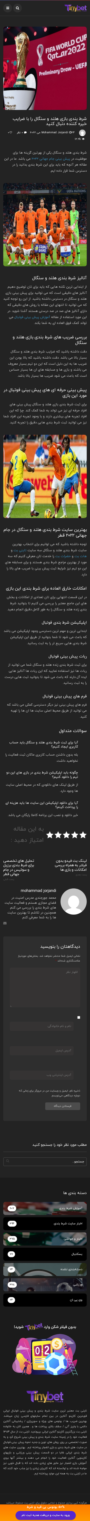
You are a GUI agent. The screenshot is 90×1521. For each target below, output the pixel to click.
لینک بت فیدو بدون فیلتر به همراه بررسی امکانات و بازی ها (71, 867)
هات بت (80, 556)
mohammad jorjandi (55, 132)
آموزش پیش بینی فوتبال (32, 317)
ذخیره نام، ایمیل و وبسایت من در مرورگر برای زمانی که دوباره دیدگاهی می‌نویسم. (49, 1093)
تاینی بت (20, 550)
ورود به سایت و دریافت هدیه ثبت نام (46, 1515)
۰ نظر (20, 132)
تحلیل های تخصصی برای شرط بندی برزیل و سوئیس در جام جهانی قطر (18, 870)
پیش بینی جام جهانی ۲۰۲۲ (51, 159)
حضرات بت (63, 556)
